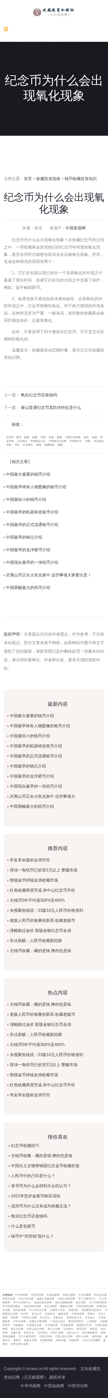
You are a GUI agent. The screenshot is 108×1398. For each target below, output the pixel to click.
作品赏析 (99, 441)
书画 (8, 444)
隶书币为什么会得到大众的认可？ (41, 1186)
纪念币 (10, 437)
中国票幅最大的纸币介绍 (28, 587)
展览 (86, 437)
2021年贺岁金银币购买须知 (35, 1196)
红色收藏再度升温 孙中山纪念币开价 (42, 890)
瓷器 (94, 437)
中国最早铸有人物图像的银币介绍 (36, 487)
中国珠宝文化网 (57, 441)
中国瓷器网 (76, 228)
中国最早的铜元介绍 (24, 537)
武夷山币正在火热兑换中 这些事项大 (42, 796)
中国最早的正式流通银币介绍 (32, 524)
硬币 (18, 437)
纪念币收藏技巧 (25, 1145)
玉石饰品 (22, 441)
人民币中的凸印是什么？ (33, 1176)
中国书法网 (78, 1386)
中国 (42, 437)
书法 (17, 444)
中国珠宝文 (76, 441)
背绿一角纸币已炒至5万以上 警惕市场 (43, 870)
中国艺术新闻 (72, 437)
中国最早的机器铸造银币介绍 (32, 512)
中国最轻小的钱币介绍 (26, 499)
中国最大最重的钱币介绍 (28, 474)
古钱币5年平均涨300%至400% (37, 900)
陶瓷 (60, 444)
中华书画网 (30, 1386)
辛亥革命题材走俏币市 (30, 860)
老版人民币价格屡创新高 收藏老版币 (42, 920)
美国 (51, 437)
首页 (28, 179)
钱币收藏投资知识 (81, 179)
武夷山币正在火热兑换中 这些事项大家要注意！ (48, 575)
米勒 (87, 441)
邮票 (59, 437)
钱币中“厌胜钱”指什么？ (32, 1236)
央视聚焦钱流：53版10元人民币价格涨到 (46, 910)
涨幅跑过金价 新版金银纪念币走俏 (40, 930)
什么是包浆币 (23, 1226)
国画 (38, 444)
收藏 (26, 437)
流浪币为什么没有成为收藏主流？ (41, 1206)
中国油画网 (54, 1386)
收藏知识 (49, 444)
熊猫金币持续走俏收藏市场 (34, 880)
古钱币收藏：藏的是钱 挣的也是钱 (40, 951)
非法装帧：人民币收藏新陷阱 (36, 940)
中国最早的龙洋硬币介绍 (28, 550)
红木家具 (28, 444)
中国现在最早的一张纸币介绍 (32, 562)
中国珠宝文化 (37, 441)
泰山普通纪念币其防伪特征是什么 (51, 407)
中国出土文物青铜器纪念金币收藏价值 (45, 1166)
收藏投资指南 (48, 179)
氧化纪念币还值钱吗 (39, 395)
